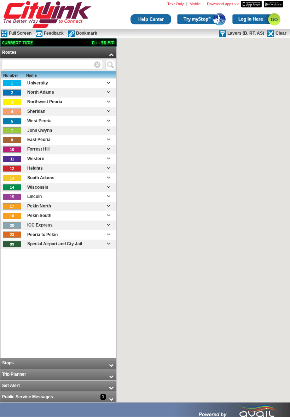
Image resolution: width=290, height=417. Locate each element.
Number (10, 75)
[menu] (58, 225)
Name (31, 75)
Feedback (54, 33)
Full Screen (20, 33)
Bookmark (86, 33)
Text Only (175, 4)
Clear (281, 33)
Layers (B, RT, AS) (245, 33)
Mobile (195, 4)
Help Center (151, 19)
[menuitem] (58, 202)
